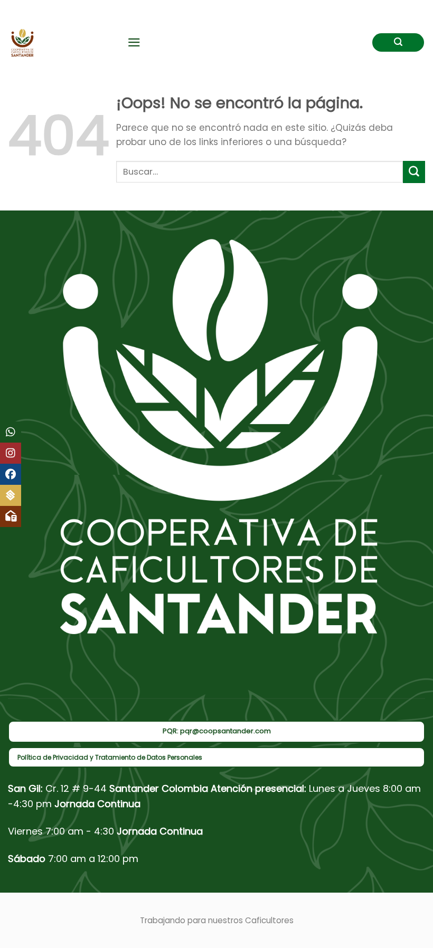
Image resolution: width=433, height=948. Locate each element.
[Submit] (414, 172)
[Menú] (134, 42)
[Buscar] (398, 42)
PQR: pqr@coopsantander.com (217, 731)
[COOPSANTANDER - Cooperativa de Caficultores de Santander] (59, 42)
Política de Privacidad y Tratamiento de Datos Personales (109, 757)
